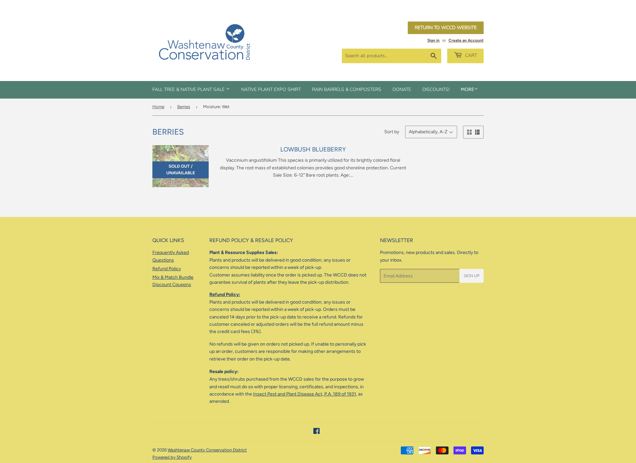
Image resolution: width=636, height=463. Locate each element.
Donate (402, 89)
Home (158, 106)
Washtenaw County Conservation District (207, 449)
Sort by (391, 132)
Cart (470, 55)
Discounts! (436, 89)
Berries (183, 106)
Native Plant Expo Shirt (271, 89)
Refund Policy (166, 269)
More (467, 89)
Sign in (433, 40)
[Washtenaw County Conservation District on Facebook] (316, 432)
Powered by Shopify (172, 457)
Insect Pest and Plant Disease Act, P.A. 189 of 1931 (304, 394)
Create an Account (466, 40)
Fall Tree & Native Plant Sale (189, 89)
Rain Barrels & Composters (346, 89)
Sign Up (471, 275)
